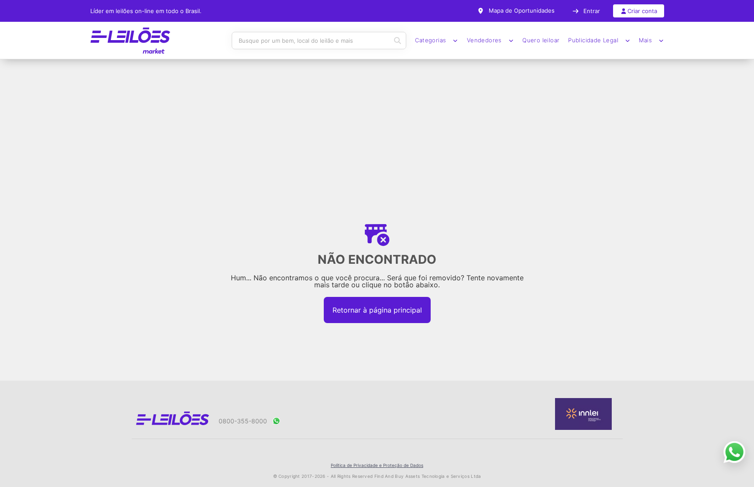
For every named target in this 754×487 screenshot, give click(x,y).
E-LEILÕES (130, 40)
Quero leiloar (540, 40)
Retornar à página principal (377, 310)
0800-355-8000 (243, 421)
